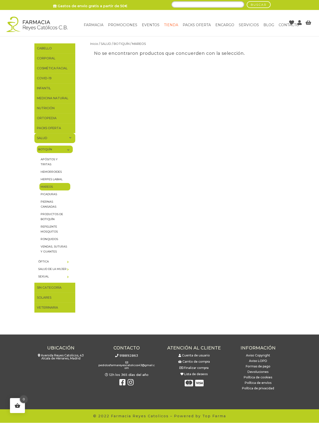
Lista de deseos (196, 374)
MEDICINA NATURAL (52, 98)
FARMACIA (93, 25)
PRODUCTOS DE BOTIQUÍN (52, 216)
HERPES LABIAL (52, 179)
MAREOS (47, 186)
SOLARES (44, 297)
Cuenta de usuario (196, 355)
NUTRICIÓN (46, 108)
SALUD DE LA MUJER (52, 269)
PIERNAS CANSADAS (48, 204)
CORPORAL (46, 58)
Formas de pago (258, 366)
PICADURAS (49, 194)
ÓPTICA (43, 261)
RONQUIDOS (49, 239)
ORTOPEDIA (47, 118)
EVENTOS (151, 25)
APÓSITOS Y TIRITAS (49, 162)
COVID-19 (44, 78)
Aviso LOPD (258, 361)
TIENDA (171, 25)
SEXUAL (43, 276)
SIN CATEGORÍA (49, 287)
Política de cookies (258, 377)
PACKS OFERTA (49, 128)
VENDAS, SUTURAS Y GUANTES (54, 249)
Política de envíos (258, 383)
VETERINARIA (47, 307)
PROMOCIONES (122, 25)
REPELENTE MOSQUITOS (49, 229)
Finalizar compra (196, 368)
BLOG (268, 25)
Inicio (94, 44)
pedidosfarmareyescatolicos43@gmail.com (126, 366)
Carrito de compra (196, 361)
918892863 (128, 355)
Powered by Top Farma (200, 416)
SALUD (106, 44)
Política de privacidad (258, 388)
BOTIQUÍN (122, 44)
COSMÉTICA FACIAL (52, 68)
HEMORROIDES (51, 171)
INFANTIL (44, 88)
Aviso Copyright (258, 355)
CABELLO (44, 48)
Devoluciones (257, 372)
